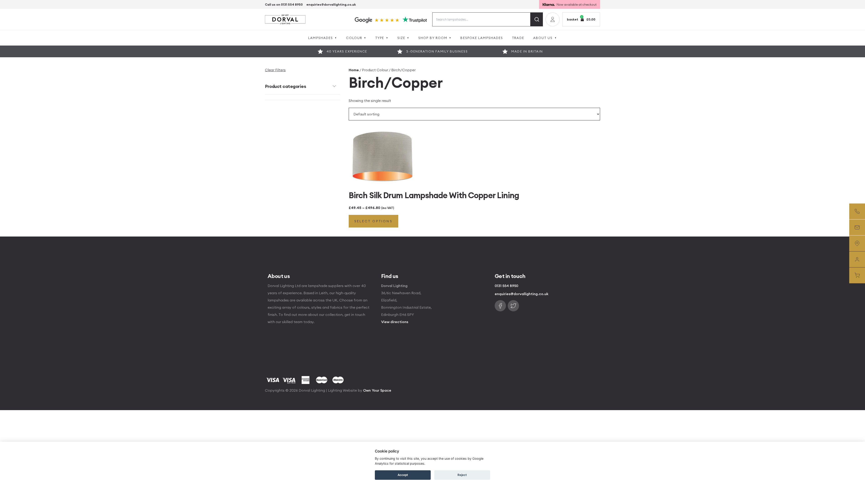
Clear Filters (275, 70)
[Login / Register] (553, 19)
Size (401, 38)
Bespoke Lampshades (481, 38)
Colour (354, 38)
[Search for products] (536, 19)
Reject (462, 475)
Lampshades (320, 38)
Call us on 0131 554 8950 (284, 4)
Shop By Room (432, 38)
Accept (403, 475)
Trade (518, 38)
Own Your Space (377, 390)
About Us (543, 38)
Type (379, 38)
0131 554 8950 (506, 285)
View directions (394, 321)
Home (354, 70)
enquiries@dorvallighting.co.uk (331, 4)
